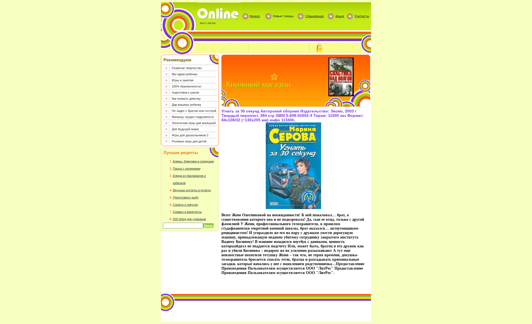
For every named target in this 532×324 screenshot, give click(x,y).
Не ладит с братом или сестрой (194, 110)
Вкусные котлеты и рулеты (192, 190)
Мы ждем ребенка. (185, 74)
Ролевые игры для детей (189, 141)
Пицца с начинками (186, 168)
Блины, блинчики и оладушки (193, 161)
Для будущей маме (185, 129)
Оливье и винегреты (187, 212)
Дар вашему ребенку (186, 104)
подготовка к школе (185, 92)
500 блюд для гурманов (189, 219)
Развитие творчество (187, 68)
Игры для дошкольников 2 (190, 135)
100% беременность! (186, 86)
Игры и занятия (182, 80)
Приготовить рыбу (186, 197)
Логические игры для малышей (194, 123)
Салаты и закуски (185, 204)
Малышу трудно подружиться (193, 117)
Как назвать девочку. (186, 98)
